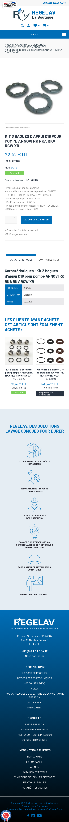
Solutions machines (34, 739)
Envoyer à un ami (18, 234)
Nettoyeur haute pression (34, 734)
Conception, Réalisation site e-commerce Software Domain (35, 809)
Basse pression (34, 724)
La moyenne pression (34, 729)
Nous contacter (34, 656)
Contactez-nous (49, 259)
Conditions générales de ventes (35, 777)
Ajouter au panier (36, 219)
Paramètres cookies (35, 787)
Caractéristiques (21, 259)
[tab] (21, 259)
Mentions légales (34, 782)
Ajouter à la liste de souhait (23, 229)
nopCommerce (40, 806)
